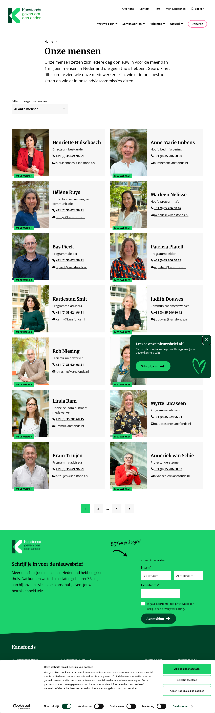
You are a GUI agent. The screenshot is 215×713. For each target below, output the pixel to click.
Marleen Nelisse (169, 194)
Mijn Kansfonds (176, 9)
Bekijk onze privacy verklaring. (166, 609)
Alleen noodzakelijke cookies (187, 690)
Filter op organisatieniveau (30, 101)
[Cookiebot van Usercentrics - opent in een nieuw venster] (21, 706)
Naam (146, 567)
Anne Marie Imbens (173, 142)
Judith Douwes (167, 299)
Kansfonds (24, 647)
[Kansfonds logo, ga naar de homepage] (24, 15)
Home (49, 41)
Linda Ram (64, 401)
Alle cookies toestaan (187, 668)
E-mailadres (150, 585)
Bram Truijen (67, 455)
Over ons (128, 9)
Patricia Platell (167, 247)
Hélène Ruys (66, 192)
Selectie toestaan (187, 679)
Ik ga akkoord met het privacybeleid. (170, 604)
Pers (157, 9)
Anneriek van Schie (172, 455)
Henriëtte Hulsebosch (76, 142)
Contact (144, 9)
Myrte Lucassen (168, 403)
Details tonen (180, 706)
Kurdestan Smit (69, 299)
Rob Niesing (66, 351)
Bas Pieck (63, 247)
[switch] (99, 706)
